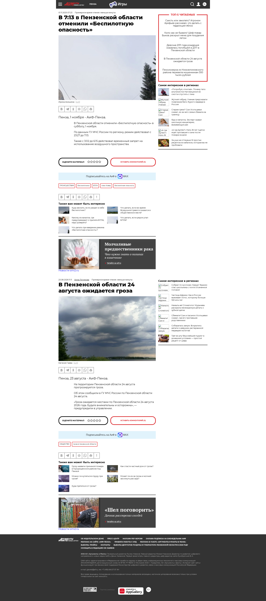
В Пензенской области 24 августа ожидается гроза (183, 60)
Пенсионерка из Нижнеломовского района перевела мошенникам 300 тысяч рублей (182, 72)
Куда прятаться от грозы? (84, 486)
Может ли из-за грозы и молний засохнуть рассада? (135, 477)
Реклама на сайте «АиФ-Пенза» (96, 542)
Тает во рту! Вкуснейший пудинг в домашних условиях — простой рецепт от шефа (187, 338)
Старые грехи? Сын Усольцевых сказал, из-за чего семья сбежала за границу (188, 112)
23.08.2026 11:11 (65, 280)
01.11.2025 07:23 (65, 12)
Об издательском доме (92, 539)
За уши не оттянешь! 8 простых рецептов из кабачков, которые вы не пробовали (189, 142)
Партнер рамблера (107, 590)
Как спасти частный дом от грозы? (136, 466)
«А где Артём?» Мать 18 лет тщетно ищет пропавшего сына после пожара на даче (188, 132)
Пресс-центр (113, 539)
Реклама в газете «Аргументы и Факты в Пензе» (163, 542)
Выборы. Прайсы (89, 545)
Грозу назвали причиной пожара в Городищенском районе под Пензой (87, 468)
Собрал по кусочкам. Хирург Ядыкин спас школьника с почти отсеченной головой (189, 287)
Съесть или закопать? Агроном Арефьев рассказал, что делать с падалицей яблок (183, 23)
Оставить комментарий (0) (133, 162)
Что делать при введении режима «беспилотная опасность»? (88, 228)
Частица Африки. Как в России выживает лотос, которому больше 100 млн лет (188, 297)
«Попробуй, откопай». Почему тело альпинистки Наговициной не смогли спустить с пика (188, 91)
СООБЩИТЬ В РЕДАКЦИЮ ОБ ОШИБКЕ (97, 548)
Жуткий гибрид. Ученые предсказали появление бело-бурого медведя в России (189, 102)
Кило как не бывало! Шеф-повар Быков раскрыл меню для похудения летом (183, 35)
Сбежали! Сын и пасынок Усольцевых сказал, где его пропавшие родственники (189, 318)
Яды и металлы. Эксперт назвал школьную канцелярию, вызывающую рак (186, 122)
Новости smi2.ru (68, 270)
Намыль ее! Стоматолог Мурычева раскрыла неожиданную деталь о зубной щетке (188, 307)
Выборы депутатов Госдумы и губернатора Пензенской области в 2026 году (151, 545)
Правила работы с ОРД (126, 542)
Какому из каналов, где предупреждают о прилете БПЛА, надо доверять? (88, 220)
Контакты (105, 545)
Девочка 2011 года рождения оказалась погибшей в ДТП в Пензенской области (182, 48)
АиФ (78, 102)
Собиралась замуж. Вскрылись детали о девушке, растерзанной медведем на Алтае (187, 328)
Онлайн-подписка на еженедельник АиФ (166, 539)
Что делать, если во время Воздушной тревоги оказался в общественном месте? (135, 210)
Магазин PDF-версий (132, 539)
